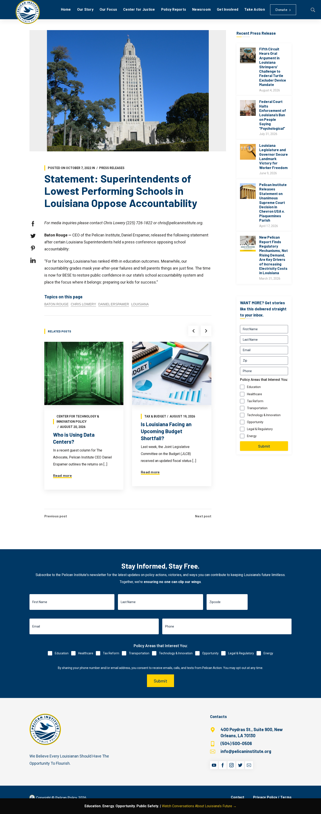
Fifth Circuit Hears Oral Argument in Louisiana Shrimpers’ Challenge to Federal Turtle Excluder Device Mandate (272, 67)
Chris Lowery (83, 304)
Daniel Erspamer (113, 304)
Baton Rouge (56, 304)
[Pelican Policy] (28, 12)
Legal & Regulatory (260, 429)
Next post (203, 516)
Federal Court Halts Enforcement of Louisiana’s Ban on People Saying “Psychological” (272, 114)
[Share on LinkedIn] (33, 260)
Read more (62, 475)
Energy (252, 436)
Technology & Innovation (264, 415)
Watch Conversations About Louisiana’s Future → (199, 806)
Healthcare (254, 394)
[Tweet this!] (33, 236)
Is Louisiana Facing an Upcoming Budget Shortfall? (166, 431)
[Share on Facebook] (33, 223)
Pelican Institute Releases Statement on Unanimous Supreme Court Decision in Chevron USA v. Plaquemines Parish (273, 202)
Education (254, 387)
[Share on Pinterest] (33, 248)
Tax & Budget (155, 416)
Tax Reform (255, 401)
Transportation (257, 408)
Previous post (55, 516)
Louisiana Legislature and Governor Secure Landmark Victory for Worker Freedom (273, 156)
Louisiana (140, 304)
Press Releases (111, 168)
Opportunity (255, 422)
